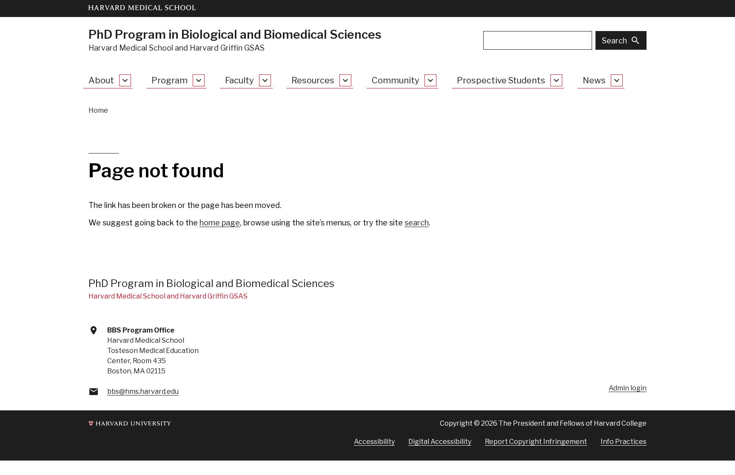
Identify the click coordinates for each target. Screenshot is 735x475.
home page (219, 222)
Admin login (628, 388)
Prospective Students (501, 80)
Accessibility (374, 442)
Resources (312, 80)
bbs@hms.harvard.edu (143, 391)
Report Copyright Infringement (536, 442)
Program (169, 80)
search (417, 222)
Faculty (239, 80)
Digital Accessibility (439, 442)
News (594, 80)
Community (395, 80)
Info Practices (624, 442)
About (101, 80)
